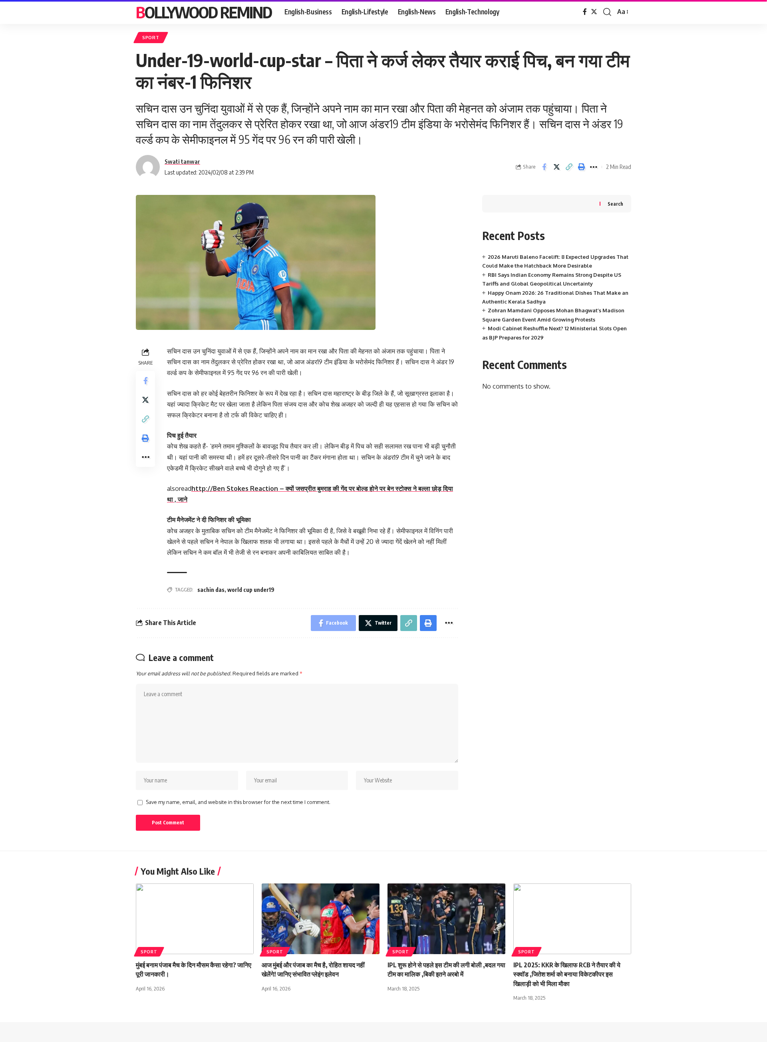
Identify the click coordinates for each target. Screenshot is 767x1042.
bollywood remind (204, 12)
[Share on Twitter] (556, 167)
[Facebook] (585, 11)
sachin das (211, 589)
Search (615, 204)
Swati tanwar (182, 161)
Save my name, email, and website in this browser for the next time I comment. (238, 802)
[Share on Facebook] (544, 167)
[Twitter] (594, 11)
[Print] (581, 167)
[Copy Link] (568, 167)
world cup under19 (250, 589)
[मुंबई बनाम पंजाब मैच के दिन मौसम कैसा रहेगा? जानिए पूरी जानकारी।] (195, 918)
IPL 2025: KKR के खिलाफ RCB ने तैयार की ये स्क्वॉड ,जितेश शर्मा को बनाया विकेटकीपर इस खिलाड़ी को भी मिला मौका (566, 974)
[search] (607, 12)
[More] (593, 167)
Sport (150, 37)
